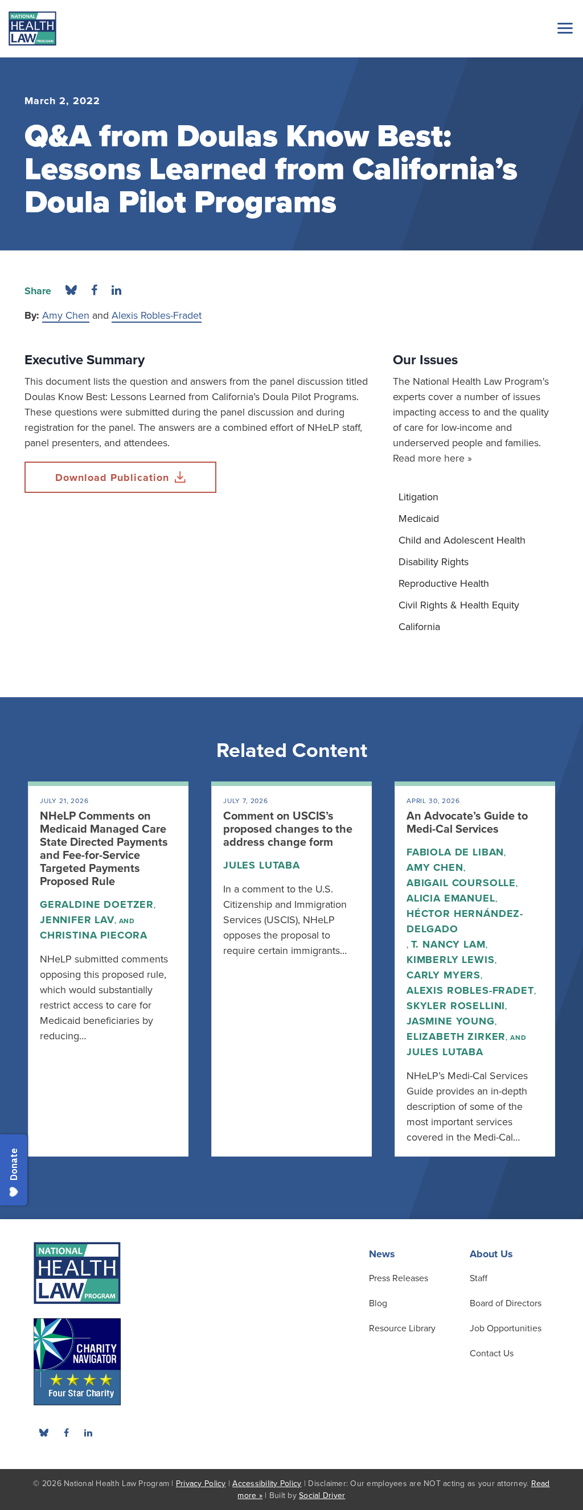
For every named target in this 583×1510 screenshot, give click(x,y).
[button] (563, 28)
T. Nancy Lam (448, 944)
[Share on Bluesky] (71, 291)
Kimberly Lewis (451, 959)
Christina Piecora (93, 935)
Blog (378, 1303)
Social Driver (322, 1495)
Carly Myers (444, 975)
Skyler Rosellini (456, 1005)
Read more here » (432, 458)
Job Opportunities (505, 1328)
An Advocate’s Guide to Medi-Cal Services (467, 822)
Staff (478, 1278)
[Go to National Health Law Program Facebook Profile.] (66, 1432)
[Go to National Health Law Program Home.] (32, 28)
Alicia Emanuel (451, 898)
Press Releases (398, 1278)
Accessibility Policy (266, 1483)
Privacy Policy (201, 1483)
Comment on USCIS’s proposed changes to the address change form (287, 829)
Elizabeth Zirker (456, 1036)
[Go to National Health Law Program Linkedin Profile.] (88, 1432)
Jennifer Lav (77, 920)
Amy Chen (65, 315)
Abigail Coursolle (461, 883)
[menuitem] (476, 497)
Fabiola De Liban (455, 852)
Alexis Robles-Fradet (157, 315)
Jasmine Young (451, 1021)
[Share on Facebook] (94, 291)
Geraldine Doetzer (97, 904)
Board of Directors (505, 1303)
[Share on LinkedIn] (116, 291)
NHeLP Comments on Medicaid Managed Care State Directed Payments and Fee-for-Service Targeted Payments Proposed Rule (104, 848)
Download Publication (112, 477)
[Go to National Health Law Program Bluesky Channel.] (44, 1432)
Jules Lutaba (261, 865)
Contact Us (492, 1353)
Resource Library (402, 1328)
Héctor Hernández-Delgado (465, 921)
